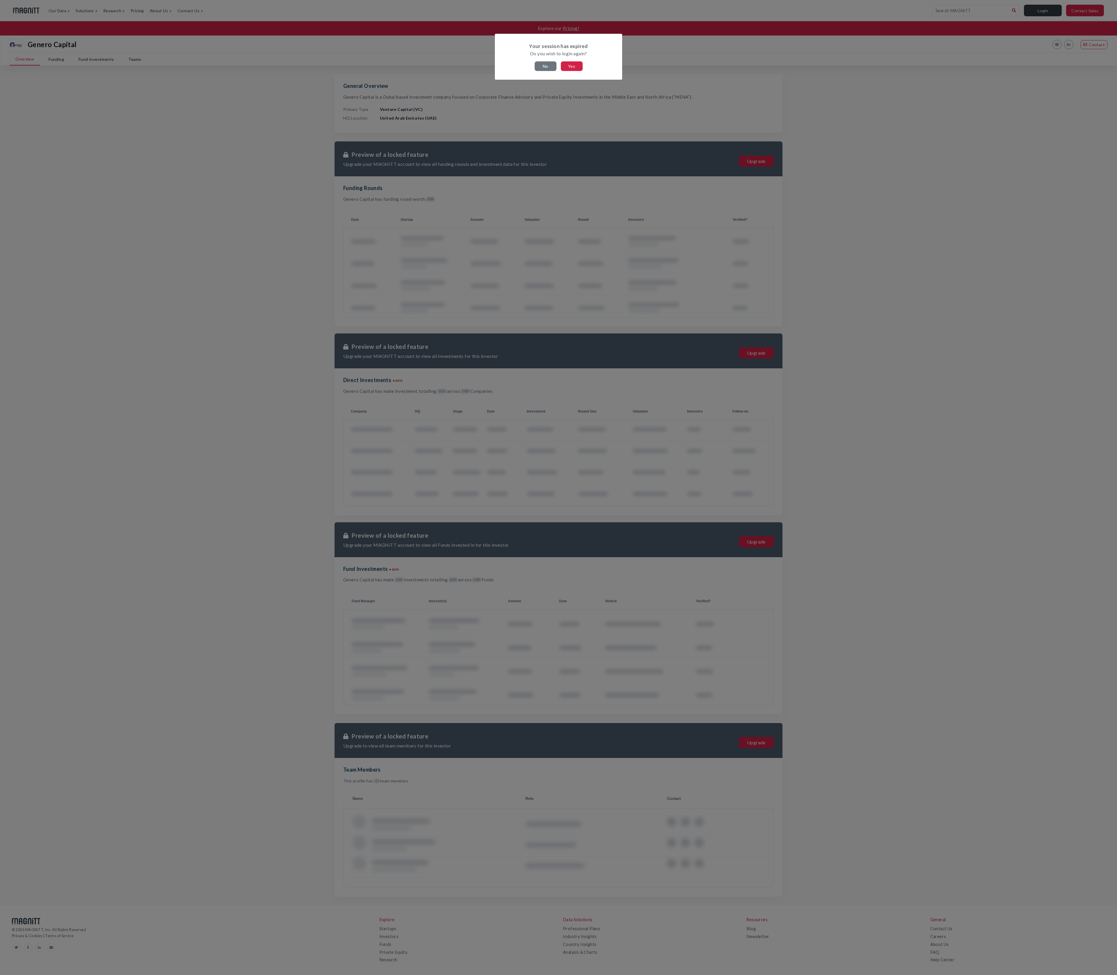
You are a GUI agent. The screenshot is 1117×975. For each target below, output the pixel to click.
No (545, 66)
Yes (571, 66)
